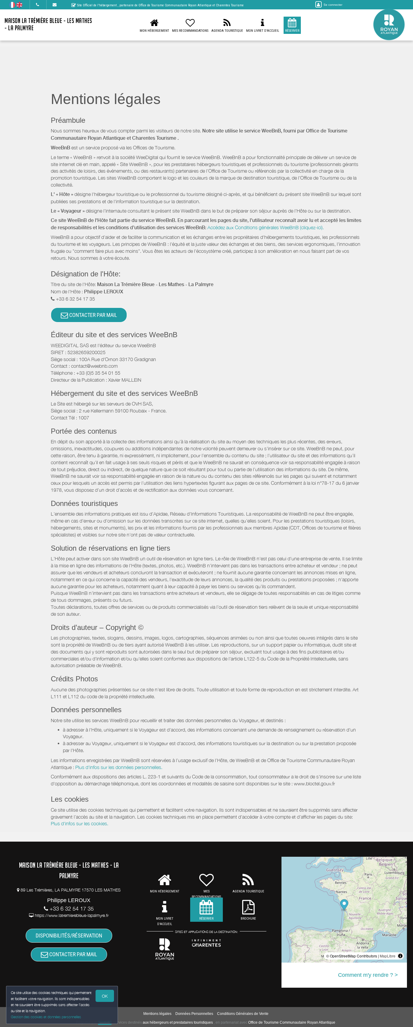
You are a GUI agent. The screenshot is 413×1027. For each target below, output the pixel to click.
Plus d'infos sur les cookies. (79, 823)
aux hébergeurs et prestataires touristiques (178, 1022)
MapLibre (387, 955)
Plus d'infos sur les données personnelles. (118, 767)
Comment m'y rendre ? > (368, 975)
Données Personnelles (194, 1014)
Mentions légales (157, 1014)
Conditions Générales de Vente (242, 1014)
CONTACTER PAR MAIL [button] (92, 315)
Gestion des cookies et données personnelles (46, 1017)
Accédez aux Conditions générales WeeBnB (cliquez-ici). (265, 227)
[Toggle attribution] (400, 956)
